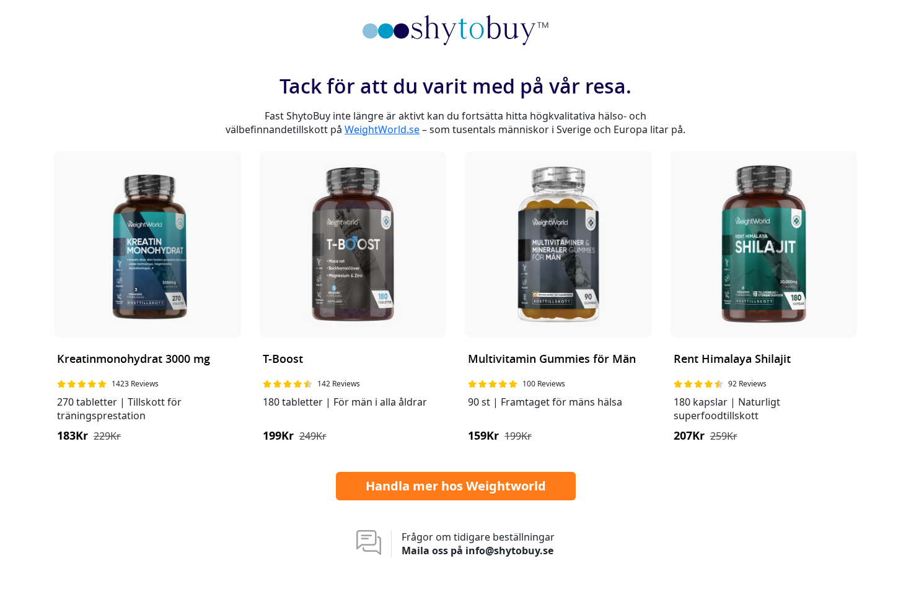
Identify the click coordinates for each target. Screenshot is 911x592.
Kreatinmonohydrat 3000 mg (133, 359)
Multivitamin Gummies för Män (552, 359)
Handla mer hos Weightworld (456, 485)
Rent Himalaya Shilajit (732, 359)
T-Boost (283, 359)
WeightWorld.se (382, 129)
